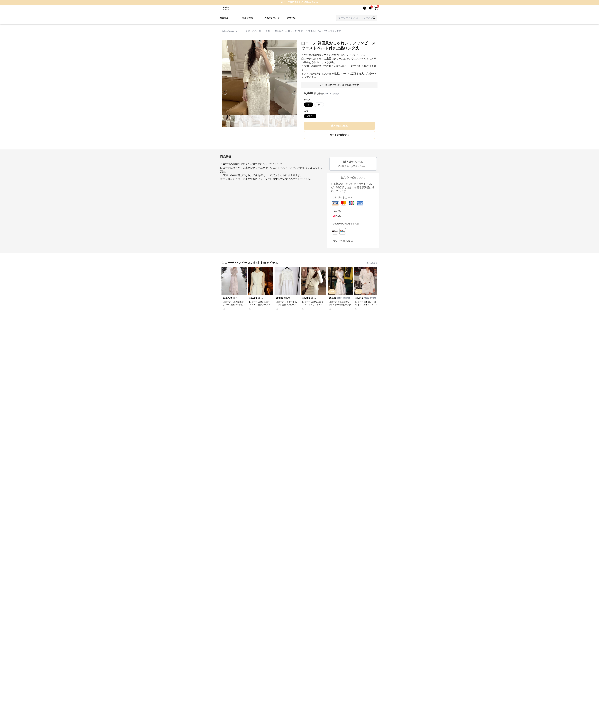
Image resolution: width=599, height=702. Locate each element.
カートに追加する (339, 135)
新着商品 (224, 18)
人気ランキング (272, 18)
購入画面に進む (339, 125)
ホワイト (310, 116)
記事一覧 (291, 18)
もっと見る (372, 262)
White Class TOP (230, 31)
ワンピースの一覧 (252, 31)
